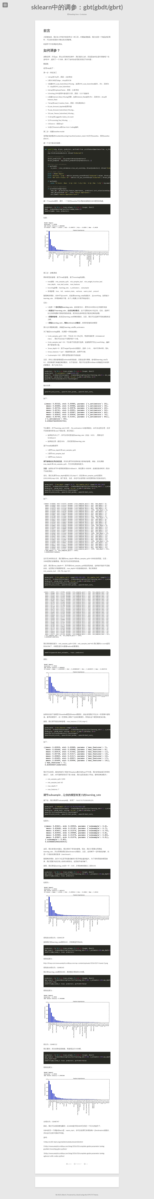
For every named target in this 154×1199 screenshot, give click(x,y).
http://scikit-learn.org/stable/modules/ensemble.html (64, 1142)
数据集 (46, 64)
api (56, 57)
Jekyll (78, 1195)
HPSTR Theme (92, 1195)
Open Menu (5, 5)
